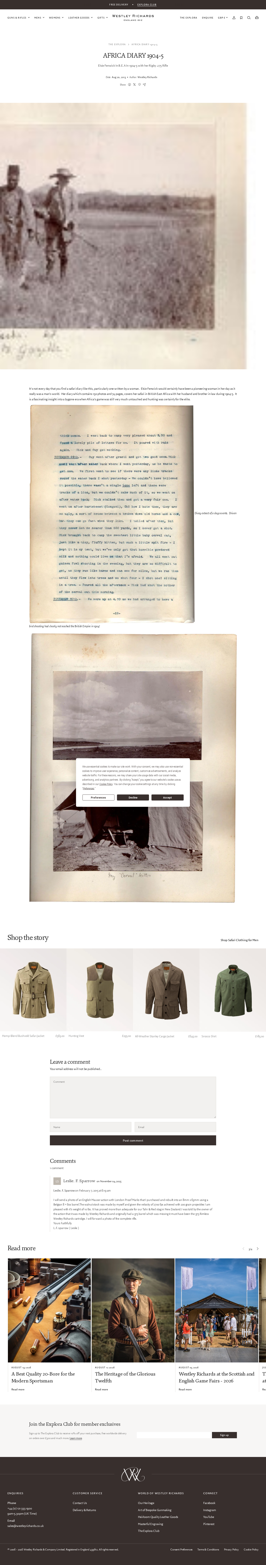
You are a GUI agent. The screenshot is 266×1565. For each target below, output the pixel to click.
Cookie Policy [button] (106, 784)
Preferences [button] (88, 788)
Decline (133, 797)
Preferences (98, 797)
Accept (167, 797)
